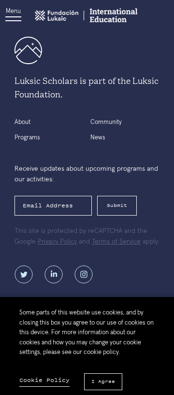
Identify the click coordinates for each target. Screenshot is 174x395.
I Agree (103, 381)
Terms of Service (116, 241)
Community (106, 122)
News (97, 138)
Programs (27, 138)
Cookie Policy (44, 380)
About (22, 122)
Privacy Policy (57, 241)
